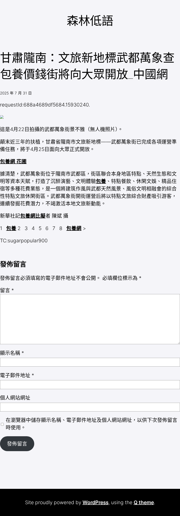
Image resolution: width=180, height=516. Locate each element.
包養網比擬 (32, 216)
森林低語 (90, 21)
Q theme (144, 502)
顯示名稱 (12, 353)
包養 (101, 181)
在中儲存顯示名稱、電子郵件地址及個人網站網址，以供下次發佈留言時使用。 (91, 423)
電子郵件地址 (17, 375)
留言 (7, 290)
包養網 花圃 (13, 161)
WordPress (95, 502)
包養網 (73, 228)
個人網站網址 (15, 398)
